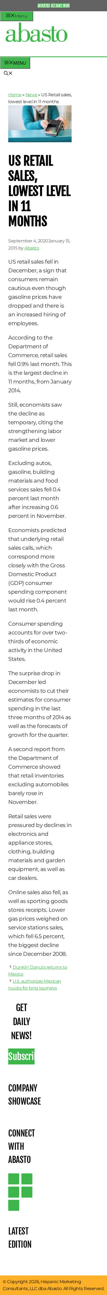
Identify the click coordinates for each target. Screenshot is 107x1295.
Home (14, 94)
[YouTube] (26, 1192)
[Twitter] (13, 1178)
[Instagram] (13, 1192)
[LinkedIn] (26, 1178)
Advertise (44, 5)
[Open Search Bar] (8, 74)
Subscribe (21, 1056)
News (31, 94)
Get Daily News (60, 5)
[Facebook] (13, 1205)
